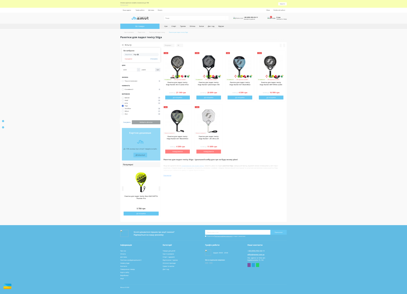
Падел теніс (141, 32)
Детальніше (124, 5)
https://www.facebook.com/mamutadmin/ (206, 263)
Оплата (160, 10)
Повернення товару (127, 269)
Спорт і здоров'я (169, 257)
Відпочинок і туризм (170, 260)
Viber (249, 265)
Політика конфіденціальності (223, 236)
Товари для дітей (169, 251)
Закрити (282, 4)
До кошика (141, 214)
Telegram (253, 265)
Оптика (192, 26)
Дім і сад (211, 26)
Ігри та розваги (129, 32)
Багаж (201, 26)
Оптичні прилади (169, 263)
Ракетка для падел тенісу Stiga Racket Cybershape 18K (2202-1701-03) (209, 84)
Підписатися (278, 232)
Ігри (165, 26)
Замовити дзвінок (249, 19)
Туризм (183, 26)
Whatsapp (257, 265)
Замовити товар (282, 19)
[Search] (227, 18)
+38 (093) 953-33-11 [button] (256, 251)
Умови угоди (124, 263)
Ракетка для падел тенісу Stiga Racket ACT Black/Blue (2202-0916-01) (239, 84)
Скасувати (128, 59)
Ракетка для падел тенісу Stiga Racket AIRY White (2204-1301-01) (271, 84)
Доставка (151, 10)
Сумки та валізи (168, 266)
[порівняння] (189, 57)
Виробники (124, 275)
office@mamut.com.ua (255, 255)
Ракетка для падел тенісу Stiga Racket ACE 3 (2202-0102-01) (177, 84)
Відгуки (221, 26)
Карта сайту (124, 272)
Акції (122, 278)
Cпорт (173, 26)
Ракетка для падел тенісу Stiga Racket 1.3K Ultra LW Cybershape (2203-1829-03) (209, 138)
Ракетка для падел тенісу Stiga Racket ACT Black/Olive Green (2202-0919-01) (177, 138)
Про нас (123, 251)
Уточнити (154, 59)
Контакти (123, 266)
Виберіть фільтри (146, 122)
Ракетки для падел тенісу (157, 32)
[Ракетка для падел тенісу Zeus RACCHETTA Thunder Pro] (141, 182)
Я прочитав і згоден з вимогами (226, 236)
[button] (140, 10)
